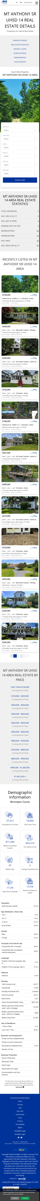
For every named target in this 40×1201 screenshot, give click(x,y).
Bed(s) (5, 144)
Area (20, 1118)
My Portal (29, 2)
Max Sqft (6, 170)
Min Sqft (5, 161)
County (20, 1104)
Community (20, 1114)
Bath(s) (5, 152)
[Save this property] (36, 278)
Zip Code (20, 1111)
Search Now (20, 180)
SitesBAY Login (20, 1134)
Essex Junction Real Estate (20, 1098)
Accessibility (20, 1124)
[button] (36, 3)
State (20, 1101)
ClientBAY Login (20, 1131)
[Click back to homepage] (3, 2)
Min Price (6, 126)
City (20, 1108)
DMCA (20, 1128)
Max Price (6, 135)
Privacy (20, 1121)
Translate (34, 1188)
